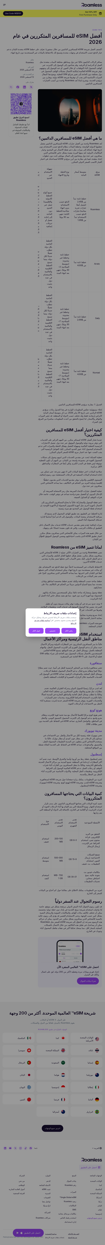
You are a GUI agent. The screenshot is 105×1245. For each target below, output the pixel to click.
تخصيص (52, 631)
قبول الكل (36, 631)
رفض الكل (69, 631)
